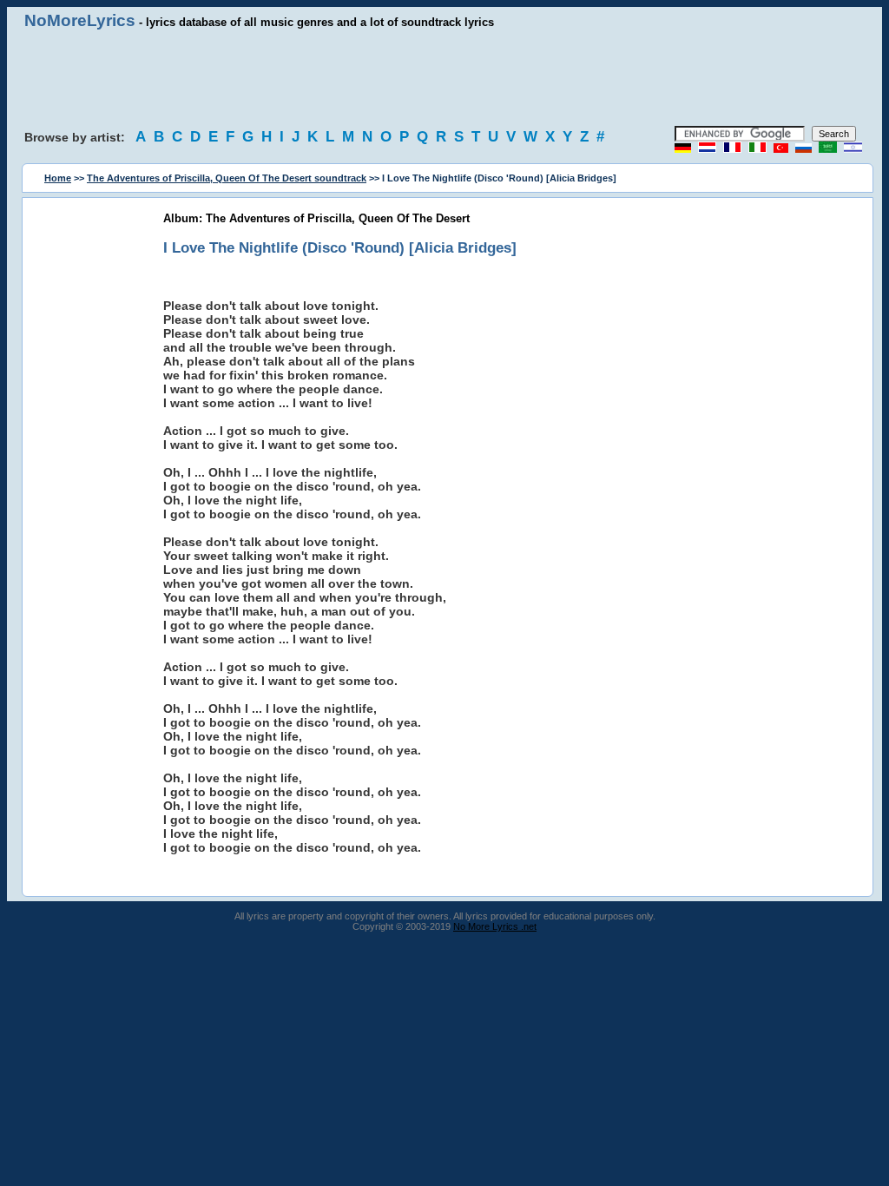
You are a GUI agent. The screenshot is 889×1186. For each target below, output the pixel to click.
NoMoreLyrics (79, 20)
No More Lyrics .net (495, 926)
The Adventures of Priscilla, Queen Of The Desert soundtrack (226, 178)
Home (57, 178)
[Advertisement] (444, 78)
